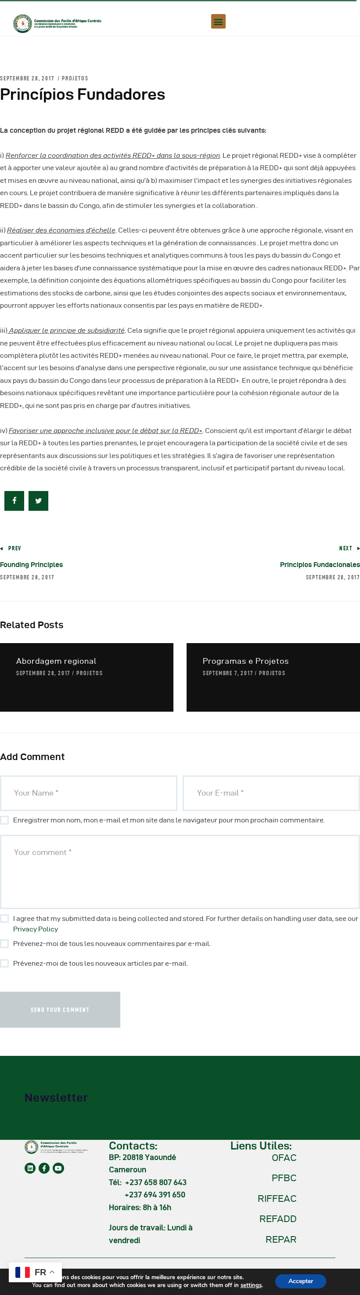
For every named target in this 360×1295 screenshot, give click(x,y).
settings (251, 1285)
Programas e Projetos (246, 661)
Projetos (75, 78)
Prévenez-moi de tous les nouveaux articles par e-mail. (100, 963)
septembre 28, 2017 (43, 673)
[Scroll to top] (342, 1286)
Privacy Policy (35, 929)
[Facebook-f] (44, 1168)
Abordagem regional (56, 661)
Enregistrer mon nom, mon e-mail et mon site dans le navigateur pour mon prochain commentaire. (169, 820)
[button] (218, 21)
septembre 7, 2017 (228, 673)
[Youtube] (58, 1168)
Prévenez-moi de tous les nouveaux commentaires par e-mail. (112, 943)
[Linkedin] (30, 1168)
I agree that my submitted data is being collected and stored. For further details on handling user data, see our (185, 924)
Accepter (300, 1281)
